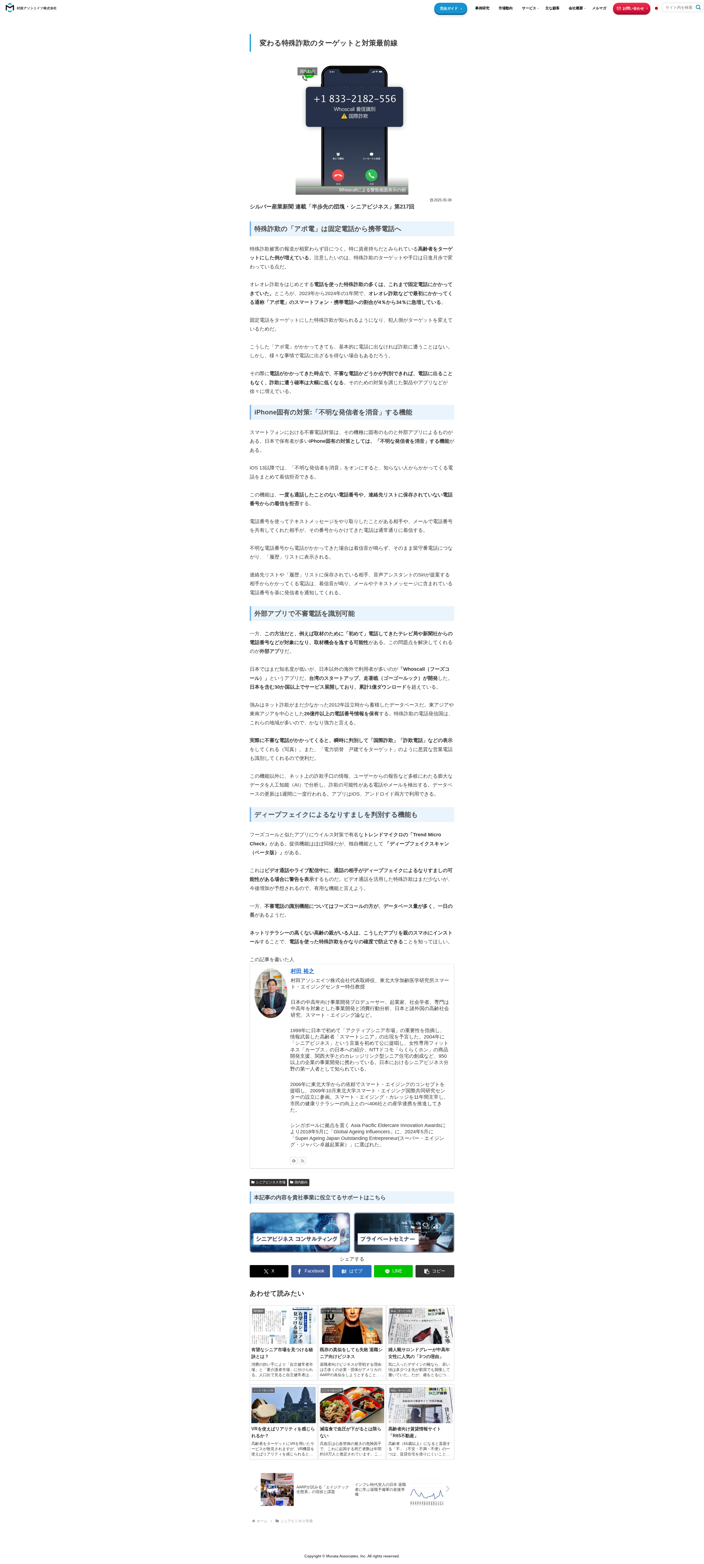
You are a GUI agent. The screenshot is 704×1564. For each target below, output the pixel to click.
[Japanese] (657, 8)
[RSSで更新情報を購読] (302, 1160)
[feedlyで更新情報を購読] (293, 1160)
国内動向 (301, 1182)
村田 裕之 (302, 971)
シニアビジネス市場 (270, 1182)
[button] (698, 7)
